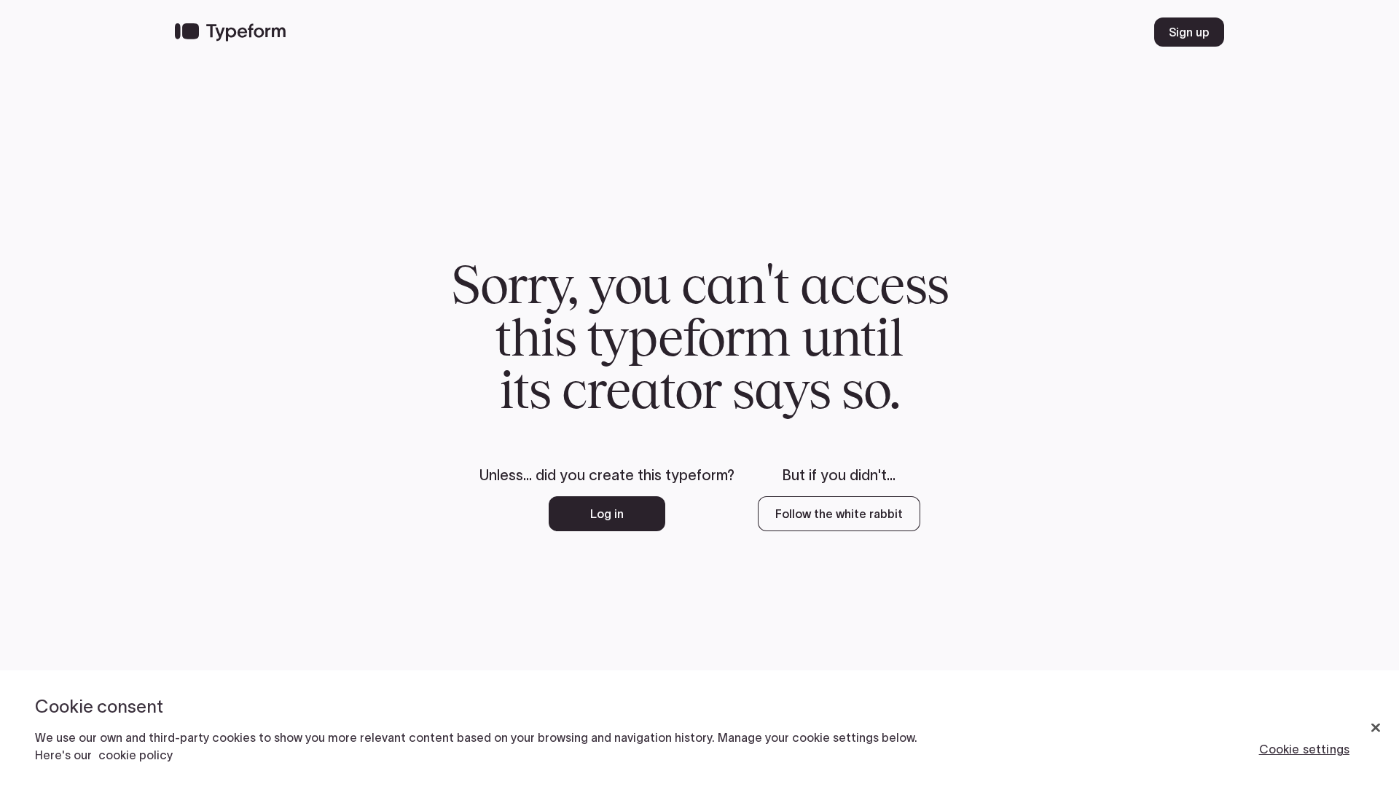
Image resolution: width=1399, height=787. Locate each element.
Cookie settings (1304, 749)
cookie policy (135, 754)
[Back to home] (230, 32)
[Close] (1376, 728)
